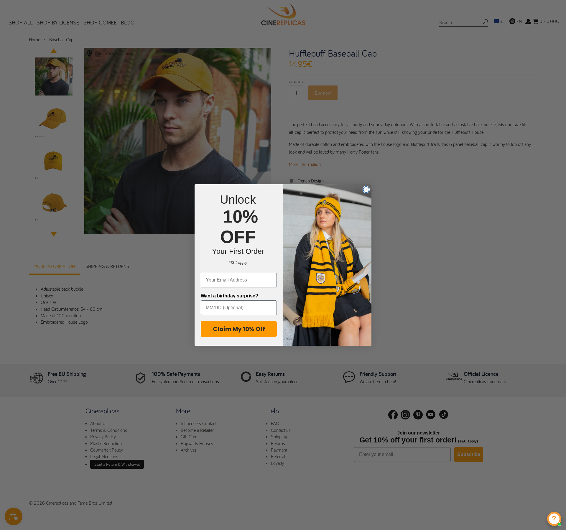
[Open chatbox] (554, 519)
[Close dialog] (366, 189)
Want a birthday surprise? (229, 295)
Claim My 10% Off (239, 329)
